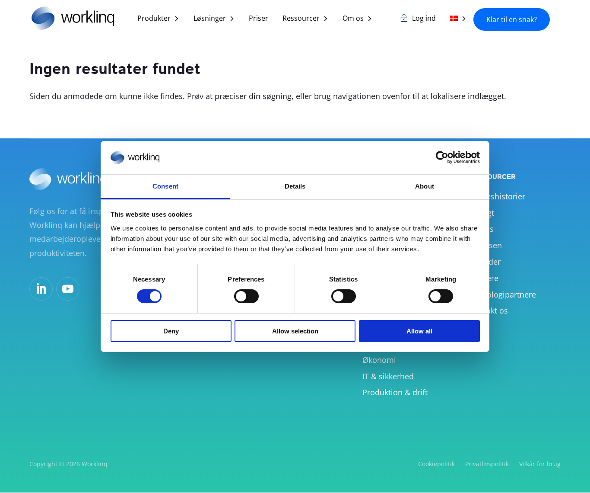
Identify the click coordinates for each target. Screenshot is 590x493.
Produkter (154, 19)
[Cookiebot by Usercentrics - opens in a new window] (442, 157)
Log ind (424, 19)
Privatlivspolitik (487, 464)
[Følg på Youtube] (67, 289)
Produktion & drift (395, 392)
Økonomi (379, 360)
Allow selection (295, 331)
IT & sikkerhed (388, 376)
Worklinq (95, 464)
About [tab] (424, 186)
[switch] (246, 296)
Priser (258, 19)
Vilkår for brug (540, 464)
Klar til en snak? (511, 19)
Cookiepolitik (436, 464)
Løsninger (209, 19)
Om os (353, 19)
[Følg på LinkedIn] (41, 289)
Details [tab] (295, 186)
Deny (171, 331)
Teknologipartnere (502, 294)
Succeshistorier (497, 196)
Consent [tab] (165, 186)
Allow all (419, 331)
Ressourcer (301, 19)
